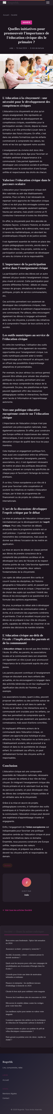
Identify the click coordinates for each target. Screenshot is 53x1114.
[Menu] (47, 3)
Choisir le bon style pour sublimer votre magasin (25, 991)
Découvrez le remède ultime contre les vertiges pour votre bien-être (24, 1004)
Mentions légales (10, 1093)
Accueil (6, 15)
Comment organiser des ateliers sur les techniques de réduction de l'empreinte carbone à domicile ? (26, 1021)
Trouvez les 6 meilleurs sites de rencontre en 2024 (26, 997)
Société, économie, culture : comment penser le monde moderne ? (25, 956)
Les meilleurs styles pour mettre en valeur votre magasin (25, 1012)
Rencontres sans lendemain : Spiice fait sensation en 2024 (25, 941)
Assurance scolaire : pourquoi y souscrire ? (23, 949)
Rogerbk (11, 2)
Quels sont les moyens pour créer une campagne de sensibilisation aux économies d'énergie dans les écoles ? (26, 966)
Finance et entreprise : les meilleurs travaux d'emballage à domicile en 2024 (23, 984)
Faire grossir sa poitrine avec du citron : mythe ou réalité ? (26, 1038)
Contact (6, 1098)
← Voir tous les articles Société (17, 910)
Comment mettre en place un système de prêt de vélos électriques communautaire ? (25, 1029)
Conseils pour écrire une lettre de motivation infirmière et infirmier (23, 975)
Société (14, 15)
